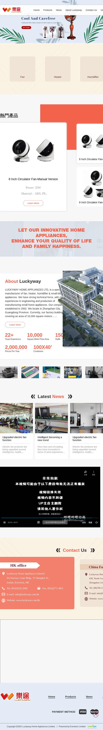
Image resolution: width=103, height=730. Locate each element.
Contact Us (91, 10)
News (59, 10)
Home (37, 10)
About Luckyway (73, 10)
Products (47, 10)
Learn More (15, 325)
